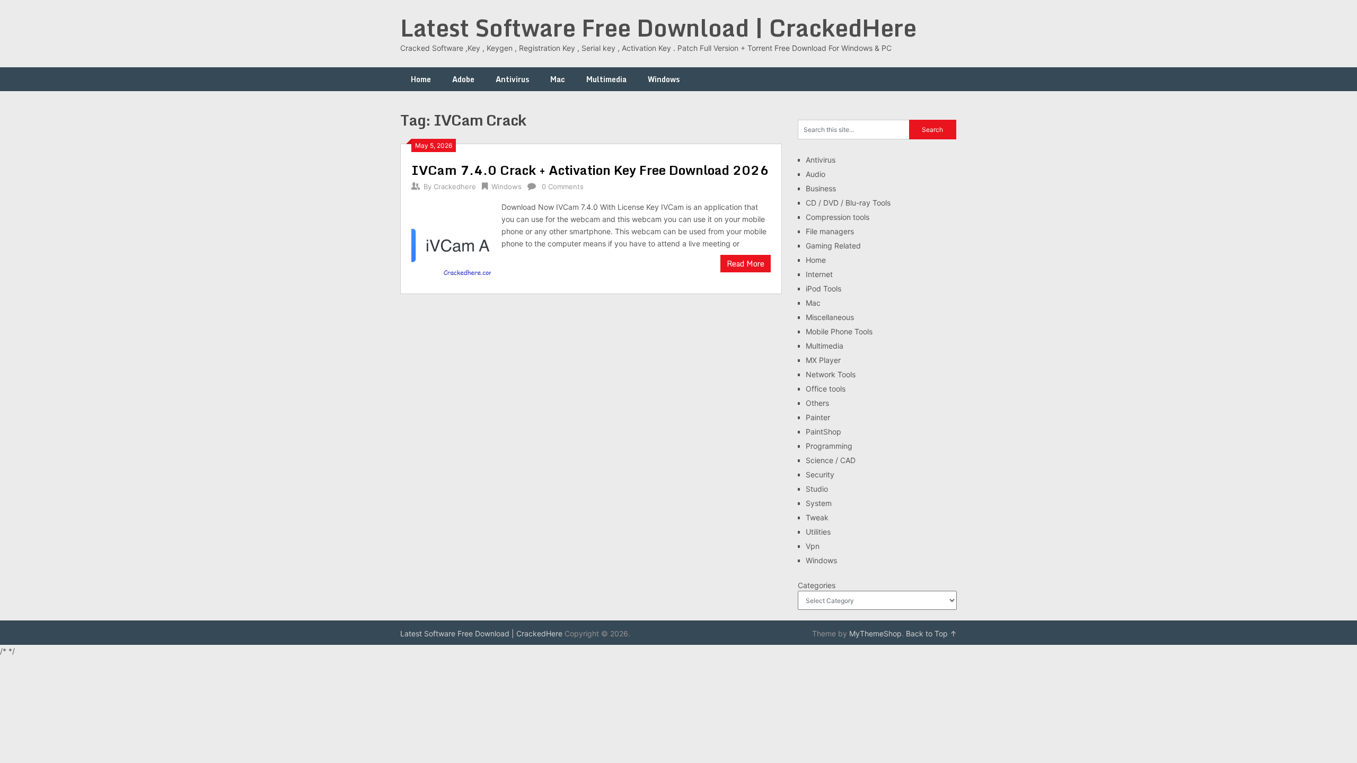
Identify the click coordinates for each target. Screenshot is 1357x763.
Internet (819, 274)
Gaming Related (833, 245)
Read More (745, 264)
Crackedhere (455, 186)
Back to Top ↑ (931, 633)
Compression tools (837, 216)
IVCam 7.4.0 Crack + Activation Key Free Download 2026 (590, 169)
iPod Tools (823, 288)
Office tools (825, 388)
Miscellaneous (830, 317)
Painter (818, 417)
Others (817, 402)
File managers (830, 231)
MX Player (823, 360)
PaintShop (823, 431)
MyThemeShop (875, 633)
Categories (816, 585)
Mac (557, 79)
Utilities (818, 531)
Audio (815, 174)
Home (421, 79)
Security (820, 474)
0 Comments (563, 186)
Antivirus (512, 79)
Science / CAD (831, 460)
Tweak (817, 517)
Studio (817, 488)
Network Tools (831, 374)
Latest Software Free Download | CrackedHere (658, 27)
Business (821, 188)
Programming (829, 445)
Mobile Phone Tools (839, 331)
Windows (664, 79)
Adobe (463, 79)
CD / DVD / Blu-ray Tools (848, 202)
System (819, 503)
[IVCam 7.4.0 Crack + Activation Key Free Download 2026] (451, 242)
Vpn (813, 546)
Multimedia (606, 79)
